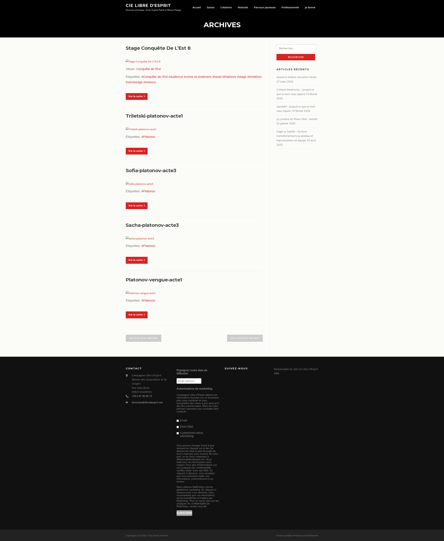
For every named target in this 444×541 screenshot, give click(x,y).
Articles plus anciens (143, 338)
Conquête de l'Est (148, 69)
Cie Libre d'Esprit (148, 5)
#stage (241, 77)
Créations (226, 7)
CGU (276, 373)
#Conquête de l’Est (154, 77)
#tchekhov (254, 77)
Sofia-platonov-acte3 (151, 170)
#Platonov (229, 77)
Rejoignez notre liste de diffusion (192, 372)
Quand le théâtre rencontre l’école (296, 77)
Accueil (197, 7)
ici (205, 506)
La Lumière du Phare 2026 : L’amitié (296, 119)
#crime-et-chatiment (197, 77)
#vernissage (134, 82)
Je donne (310, 7)
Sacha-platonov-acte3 (152, 225)
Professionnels (290, 7)
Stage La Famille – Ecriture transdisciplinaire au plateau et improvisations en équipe (294, 136)
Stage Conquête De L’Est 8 (158, 48)
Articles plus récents (244, 338)
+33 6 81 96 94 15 (142, 396)
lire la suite (136, 96)
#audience (176, 77)
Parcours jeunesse (265, 7)
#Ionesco (149, 82)
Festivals (243, 7)
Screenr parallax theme (288, 535)
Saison (211, 7)
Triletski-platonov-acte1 (154, 116)
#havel (216, 77)
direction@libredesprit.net (147, 402)
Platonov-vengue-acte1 (154, 280)
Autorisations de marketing (194, 388)
